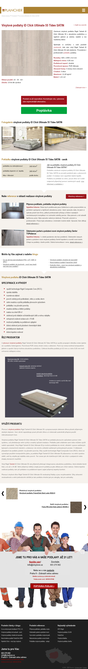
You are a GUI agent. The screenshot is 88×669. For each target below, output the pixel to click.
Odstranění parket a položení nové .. (39, 632)
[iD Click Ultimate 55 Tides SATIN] (23, 139)
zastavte (50, 570)
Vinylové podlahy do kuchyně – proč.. (12, 632)
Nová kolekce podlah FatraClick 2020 (63, 262)
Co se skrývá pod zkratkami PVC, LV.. (12, 629)
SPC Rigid (61, 629)
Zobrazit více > (81, 87)
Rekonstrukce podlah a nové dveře (39, 638)
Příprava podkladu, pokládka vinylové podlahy (46, 204)
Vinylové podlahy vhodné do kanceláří (63, 260)
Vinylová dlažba (62, 638)
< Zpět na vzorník (80, 25)
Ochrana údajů (78, 667)
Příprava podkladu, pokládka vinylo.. (39, 629)
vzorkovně (57, 47)
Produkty (14, 16)
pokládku (66, 53)
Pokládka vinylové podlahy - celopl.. (39, 641)
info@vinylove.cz (35, 564)
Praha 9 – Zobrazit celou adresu (44, 573)
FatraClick (61, 635)
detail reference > (32, 223)
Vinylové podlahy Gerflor (65, 641)
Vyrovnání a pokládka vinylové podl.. (39, 635)
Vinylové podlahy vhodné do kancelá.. (12, 635)
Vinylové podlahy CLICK (65, 632)
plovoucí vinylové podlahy (12, 343)
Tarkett (12, 464)
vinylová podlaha (14, 429)
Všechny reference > (76, 196)
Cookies (85, 667)
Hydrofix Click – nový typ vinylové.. (11, 641)
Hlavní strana (6, 16)
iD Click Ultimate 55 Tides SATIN (29, 16)
